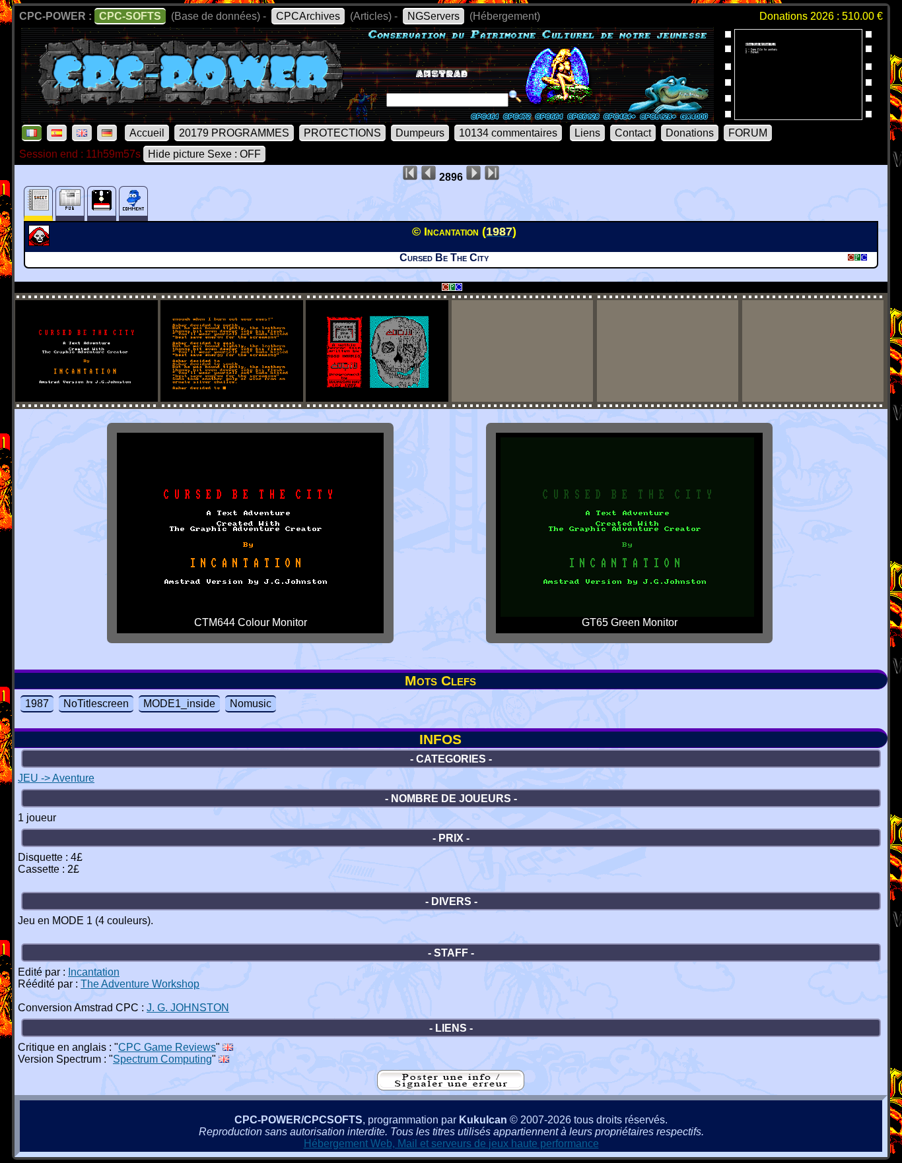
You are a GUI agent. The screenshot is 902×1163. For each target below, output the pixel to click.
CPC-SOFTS (130, 16)
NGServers (433, 16)
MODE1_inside (179, 703)
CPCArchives (308, 16)
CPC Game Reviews (167, 1047)
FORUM (747, 133)
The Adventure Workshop (140, 984)
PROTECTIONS (342, 133)
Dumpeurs (420, 133)
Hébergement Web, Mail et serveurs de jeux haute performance (451, 1143)
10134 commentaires (508, 133)
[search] (515, 96)
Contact (633, 133)
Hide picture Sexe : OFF (204, 154)
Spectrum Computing (162, 1059)
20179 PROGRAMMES (234, 133)
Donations (690, 133)
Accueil (146, 133)
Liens (587, 133)
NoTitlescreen (96, 703)
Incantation (94, 972)
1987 (37, 703)
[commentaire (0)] (133, 203)
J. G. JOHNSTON (188, 1007)
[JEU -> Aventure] (40, 242)
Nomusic (250, 703)
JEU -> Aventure (56, 778)
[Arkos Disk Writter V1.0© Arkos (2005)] (798, 115)
